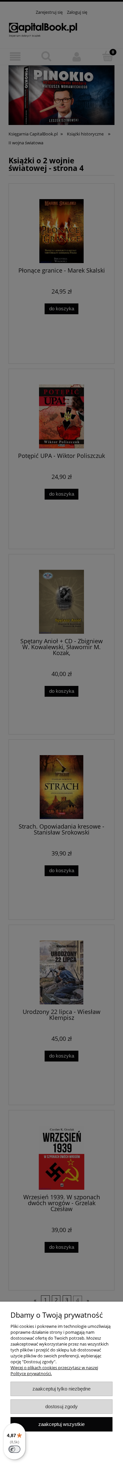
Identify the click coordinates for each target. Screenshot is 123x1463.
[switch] (14, 1449)
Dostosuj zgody (61, 1406)
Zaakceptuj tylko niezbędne (61, 1388)
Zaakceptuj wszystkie (61, 1424)
